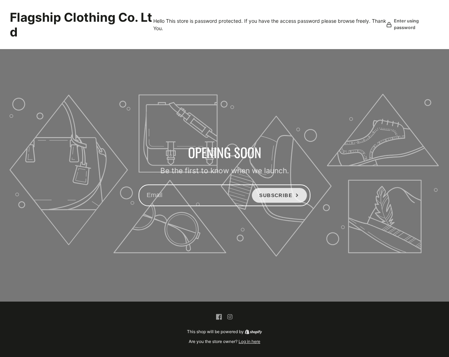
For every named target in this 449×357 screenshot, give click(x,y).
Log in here (249, 341)
